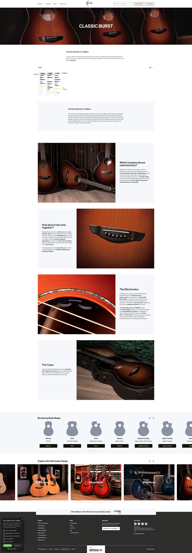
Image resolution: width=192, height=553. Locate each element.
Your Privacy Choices (74, 532)
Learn (54, 4)
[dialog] (13, 535)
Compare (150, 4)
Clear (153, 549)
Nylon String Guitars (42, 530)
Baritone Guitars (41, 532)
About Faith (72, 528)
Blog (71, 530)
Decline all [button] (18, 545)
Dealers (71, 525)
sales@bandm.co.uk (140, 533)
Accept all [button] (7, 545)
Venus (96, 446)
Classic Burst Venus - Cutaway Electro (58, 77)
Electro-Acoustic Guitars (43, 523)
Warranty (57, 549)
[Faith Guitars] (89, 3)
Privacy (50, 549)
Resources (63, 4)
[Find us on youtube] (146, 524)
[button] (12, 549)
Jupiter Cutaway (167, 446)
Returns (73, 549)
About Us (48, 4)
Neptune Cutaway (143, 446)
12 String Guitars (41, 528)
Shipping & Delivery (65, 549)
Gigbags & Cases (41, 540)
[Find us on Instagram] (139, 524)
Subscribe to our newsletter (110, 528)
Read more (73, 60)
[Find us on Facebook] (135, 524)
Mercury (48, 446)
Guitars (40, 4)
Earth (72, 446)
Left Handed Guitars (42, 535)
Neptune (119, 446)
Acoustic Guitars (41, 525)
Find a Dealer (138, 4)
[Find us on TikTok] (142, 524)
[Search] (114, 3)
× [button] (22, 519)
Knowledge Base (73, 523)
